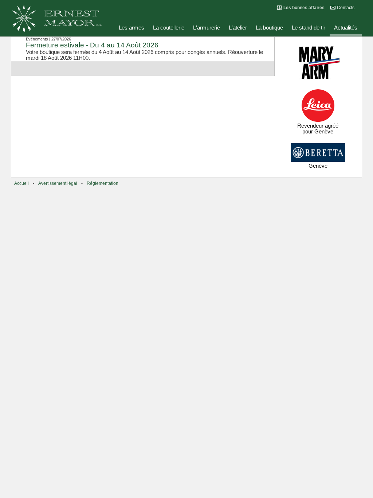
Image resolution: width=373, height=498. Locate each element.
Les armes (131, 28)
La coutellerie (168, 28)
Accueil (21, 183)
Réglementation (102, 183)
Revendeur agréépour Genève (317, 129)
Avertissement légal (57, 183)
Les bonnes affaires (304, 7)
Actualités (345, 28)
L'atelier (238, 28)
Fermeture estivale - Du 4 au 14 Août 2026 (92, 45)
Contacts (345, 7)
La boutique (269, 28)
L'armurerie (206, 28)
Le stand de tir (308, 28)
